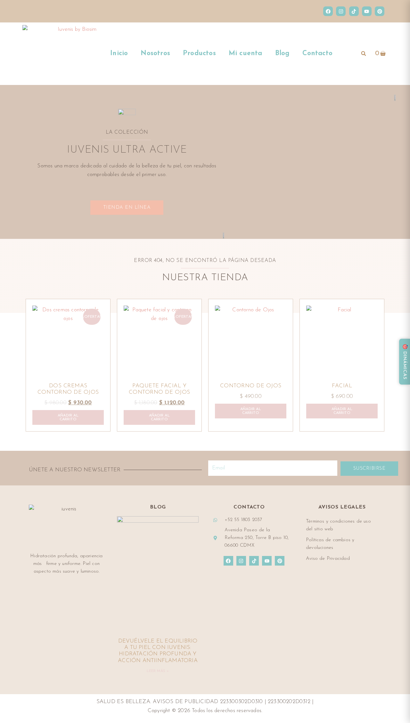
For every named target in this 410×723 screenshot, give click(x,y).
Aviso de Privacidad (328, 558)
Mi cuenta (245, 53)
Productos (199, 53)
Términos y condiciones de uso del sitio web (338, 525)
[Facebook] (328, 11)
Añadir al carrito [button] (68, 417)
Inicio (119, 53)
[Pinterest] (379, 11)
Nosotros (155, 53)
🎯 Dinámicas (404, 361)
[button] (363, 53)
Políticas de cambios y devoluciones (330, 544)
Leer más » (158, 671)
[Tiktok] (354, 11)
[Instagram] (341, 11)
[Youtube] (367, 11)
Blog (282, 53)
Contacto (317, 53)
